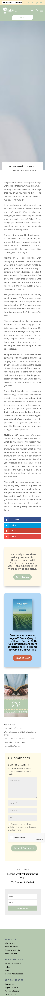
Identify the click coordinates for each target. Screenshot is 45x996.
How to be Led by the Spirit (14, 742)
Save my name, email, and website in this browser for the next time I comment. (22, 827)
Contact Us (9, 984)
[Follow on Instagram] (36, 2)
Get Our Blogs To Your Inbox (12, 2)
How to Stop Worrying (12, 746)
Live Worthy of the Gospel (14, 728)
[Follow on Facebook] (28, 2)
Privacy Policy (10, 994)
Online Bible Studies (13, 963)
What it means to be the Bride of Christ (19, 738)
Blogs (7, 970)
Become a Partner (12, 991)
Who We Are (10, 943)
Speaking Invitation (13, 950)
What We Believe (11, 946)
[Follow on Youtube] (41, 2)
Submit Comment (24, 848)
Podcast (8, 967)
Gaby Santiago (18, 170)
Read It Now (22, 657)
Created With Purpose (14, 974)
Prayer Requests (11, 987)
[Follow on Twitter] (32, 2)
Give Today (22, 577)
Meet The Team (11, 953)
